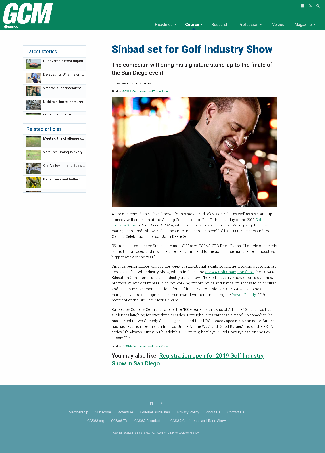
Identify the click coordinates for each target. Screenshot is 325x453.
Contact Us (236, 412)
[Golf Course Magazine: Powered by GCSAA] (27, 15)
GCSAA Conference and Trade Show (145, 91)
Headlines (164, 24)
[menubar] (235, 24)
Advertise (125, 412)
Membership (78, 412)
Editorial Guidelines (155, 412)
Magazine (303, 24)
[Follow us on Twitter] (161, 403)
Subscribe (103, 412)
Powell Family (244, 294)
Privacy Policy (188, 412)
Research (220, 24)
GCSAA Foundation (148, 421)
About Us (213, 412)
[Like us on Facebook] (151, 403)
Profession (248, 24)
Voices (278, 24)
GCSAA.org (95, 421)
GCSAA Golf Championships (229, 271)
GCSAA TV (119, 421)
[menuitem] (165, 24)
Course (192, 24)
